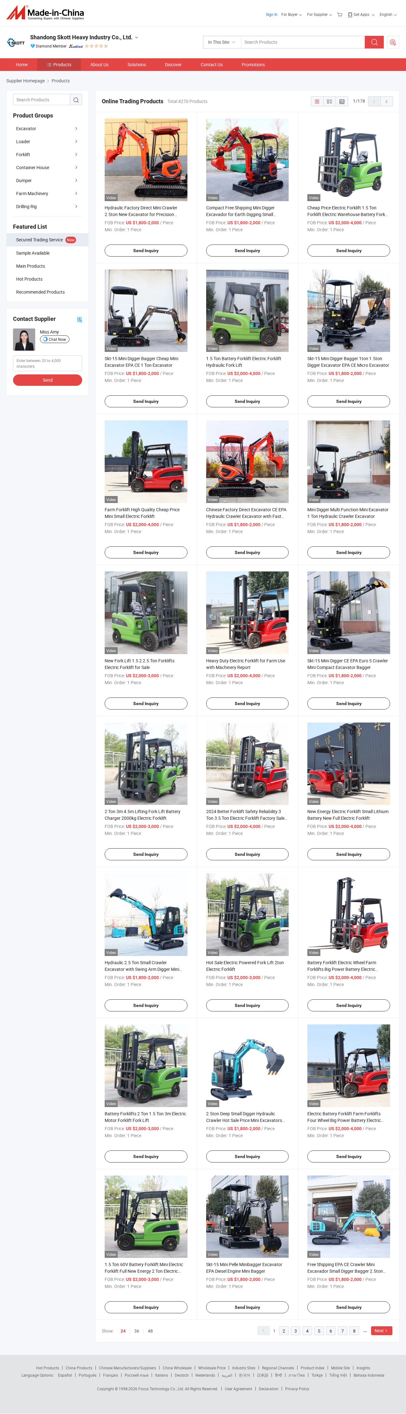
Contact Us (212, 64)
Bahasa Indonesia (369, 1375)
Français (110, 1375)
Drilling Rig (26, 206)
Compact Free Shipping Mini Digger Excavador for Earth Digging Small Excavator (240, 214)
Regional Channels (278, 1367)
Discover (173, 64)
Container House (32, 167)
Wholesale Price (212, 1367)
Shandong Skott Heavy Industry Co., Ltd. (81, 37)
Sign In (272, 14)
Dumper (24, 180)
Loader (23, 141)
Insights (363, 1367)
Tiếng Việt (338, 1375)
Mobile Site (340, 1367)
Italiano (161, 1375)
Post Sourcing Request (393, 42)
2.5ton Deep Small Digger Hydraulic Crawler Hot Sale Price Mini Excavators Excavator (244, 1120)
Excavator (26, 128)
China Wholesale (177, 1367)
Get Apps (361, 14)
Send (48, 380)
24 (123, 1331)
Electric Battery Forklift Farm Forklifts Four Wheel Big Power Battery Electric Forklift (344, 1120)
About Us (99, 64)
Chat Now (57, 339)
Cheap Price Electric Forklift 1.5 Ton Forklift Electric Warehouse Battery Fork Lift (346, 214)
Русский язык (136, 1375)
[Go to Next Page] (387, 101)
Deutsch (182, 1375)
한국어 (244, 1375)
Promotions (253, 64)
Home (22, 64)
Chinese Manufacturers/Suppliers (127, 1367)
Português (87, 1375)
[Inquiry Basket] (340, 14)
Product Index (312, 1367)
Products (62, 64)
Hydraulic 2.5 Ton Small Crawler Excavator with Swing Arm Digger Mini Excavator (142, 969)
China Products (79, 1367)
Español (65, 1375)
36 (136, 1331)
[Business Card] (79, 319)
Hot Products (47, 1367)
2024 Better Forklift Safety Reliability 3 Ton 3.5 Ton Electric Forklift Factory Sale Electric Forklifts (245, 818)
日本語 (262, 1375)
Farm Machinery (32, 193)
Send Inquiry (146, 250)
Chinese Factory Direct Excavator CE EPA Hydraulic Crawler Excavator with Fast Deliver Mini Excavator (246, 516)
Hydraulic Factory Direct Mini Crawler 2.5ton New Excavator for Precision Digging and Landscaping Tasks (141, 214)
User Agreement (238, 1388)
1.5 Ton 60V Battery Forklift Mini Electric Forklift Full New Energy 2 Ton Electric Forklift (144, 1271)
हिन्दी (278, 1375)
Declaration (268, 1388)
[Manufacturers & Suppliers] (47, 12)
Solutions (137, 64)
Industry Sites (243, 1367)
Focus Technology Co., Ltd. (161, 1388)
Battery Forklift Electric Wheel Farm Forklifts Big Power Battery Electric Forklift (341, 969)
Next (379, 1331)
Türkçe (317, 1375)
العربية (227, 1375)
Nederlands (205, 1375)
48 (150, 1331)
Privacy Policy (297, 1388)
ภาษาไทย (297, 1375)
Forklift (23, 154)
